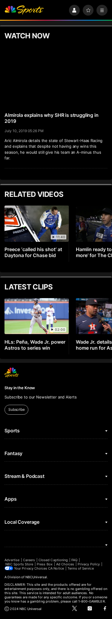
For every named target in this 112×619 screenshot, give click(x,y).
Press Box (45, 564)
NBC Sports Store (19, 564)
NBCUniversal (36, 577)
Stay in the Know (19, 387)
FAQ (74, 560)
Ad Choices (65, 564)
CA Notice (56, 568)
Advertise (11, 560)
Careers (29, 560)
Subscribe (16, 409)
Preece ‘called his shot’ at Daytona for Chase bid (33, 252)
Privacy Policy (89, 564)
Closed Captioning (53, 560)
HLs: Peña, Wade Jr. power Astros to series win (34, 345)
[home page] (24, 10)
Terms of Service (80, 568)
